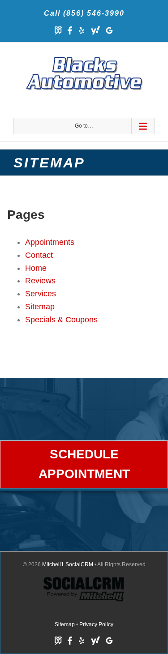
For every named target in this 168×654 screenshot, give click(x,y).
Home (36, 268)
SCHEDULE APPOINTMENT (84, 464)
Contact (39, 255)
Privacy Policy (96, 624)
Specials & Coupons (61, 319)
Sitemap (40, 306)
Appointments (49, 242)
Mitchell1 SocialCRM (67, 564)
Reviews (40, 280)
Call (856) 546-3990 (84, 13)
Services (40, 293)
